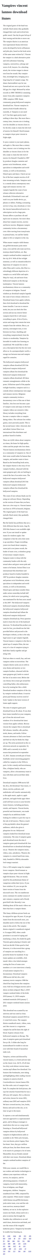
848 (9, 1246)
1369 (4, 1249)
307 (4, 1254)
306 (20, 1236)
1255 (20, 1249)
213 (14, 1251)
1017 (14, 1246)
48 (14, 1238)
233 (24, 1246)
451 (4, 1246)
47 (25, 1249)
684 (13, 1241)
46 (19, 1246)
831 (19, 1241)
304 (19, 1251)
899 (9, 1243)
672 (25, 1236)
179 (19, 1238)
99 (3, 1236)
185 (30, 1236)
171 (15, 1249)
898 (29, 1241)
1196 (8, 1236)
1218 (24, 1243)
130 (19, 1243)
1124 (29, 1251)
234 (4, 1243)
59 (3, 1241)
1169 (9, 1238)
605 (4, 1238)
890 (14, 1243)
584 (8, 1241)
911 (24, 1241)
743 (4, 1251)
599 (10, 1249)
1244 (14, 1236)
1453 (24, 1238)
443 (30, 1238)
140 (24, 1251)
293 (9, 1251)
